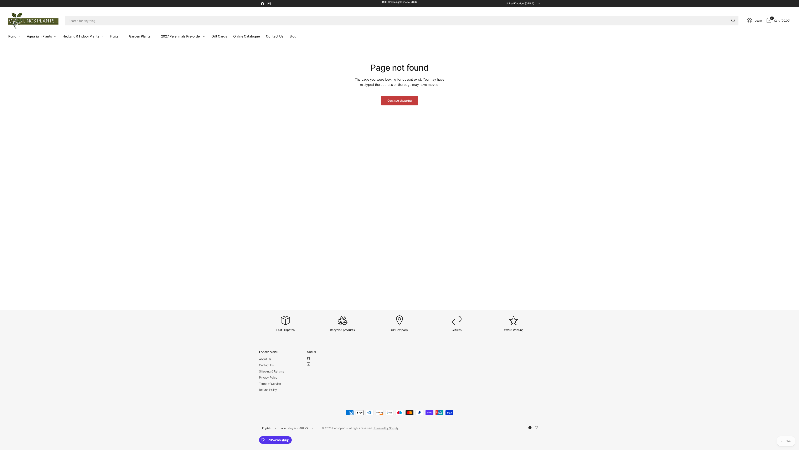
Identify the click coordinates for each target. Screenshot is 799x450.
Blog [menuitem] (293, 36)
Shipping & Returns (271, 371)
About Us (265, 359)
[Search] (733, 20)
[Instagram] (269, 3)
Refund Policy (268, 389)
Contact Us (266, 365)
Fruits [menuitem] (114, 36)
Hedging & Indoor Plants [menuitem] (80, 36)
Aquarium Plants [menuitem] (39, 36)
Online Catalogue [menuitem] (246, 36)
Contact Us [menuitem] (274, 36)
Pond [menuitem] (12, 36)
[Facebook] (262, 3)
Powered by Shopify (385, 428)
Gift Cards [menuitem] (219, 36)
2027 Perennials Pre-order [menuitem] (181, 36)
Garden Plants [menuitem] (140, 36)
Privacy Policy (268, 377)
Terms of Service (270, 383)
